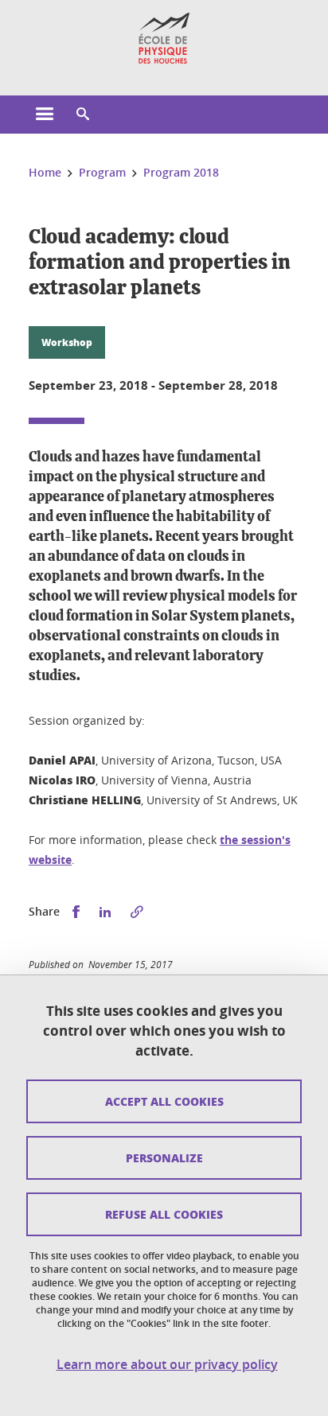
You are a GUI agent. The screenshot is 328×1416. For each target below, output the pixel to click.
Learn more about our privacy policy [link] (167, 1364)
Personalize (164, 1157)
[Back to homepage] (164, 38)
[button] (83, 114)
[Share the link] (136, 912)
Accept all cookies (164, 1101)
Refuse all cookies (164, 1214)
